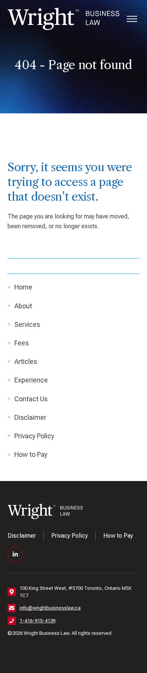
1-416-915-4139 (37, 620)
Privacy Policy (34, 436)
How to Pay (30, 454)
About (23, 306)
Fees (21, 343)
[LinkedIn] (15, 554)
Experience (31, 380)
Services (27, 324)
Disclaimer (30, 417)
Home (23, 287)
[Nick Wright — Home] (63, 19)
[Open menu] (131, 18)
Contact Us (30, 399)
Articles (25, 361)
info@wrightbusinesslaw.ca (50, 608)
